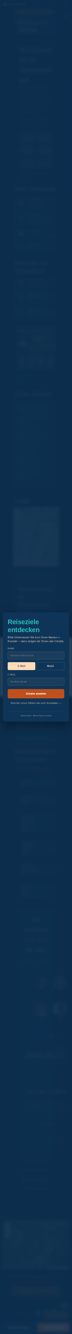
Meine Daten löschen (42, 715)
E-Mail (21, 666)
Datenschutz (26, 715)
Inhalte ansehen (36, 693)
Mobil (50, 666)
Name (11, 648)
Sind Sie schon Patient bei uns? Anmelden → (36, 703)
